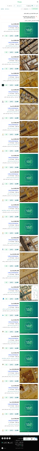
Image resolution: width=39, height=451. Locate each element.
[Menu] (37, 1)
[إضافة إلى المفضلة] (20, 36)
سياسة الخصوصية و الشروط (19, 444)
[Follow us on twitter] (7, 439)
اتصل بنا (17, 442)
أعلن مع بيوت (18, 440)
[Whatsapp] (6, 36)
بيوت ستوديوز (21, 442)
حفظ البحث (2, 9)
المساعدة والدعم (20, 438)
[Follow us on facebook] (10, 439)
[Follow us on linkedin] (5, 439)
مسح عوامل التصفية (7, 8)
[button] (36, 5)
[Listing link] (19, 30)
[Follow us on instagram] (2, 439)
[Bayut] (19, 2)
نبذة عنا (22, 440)
